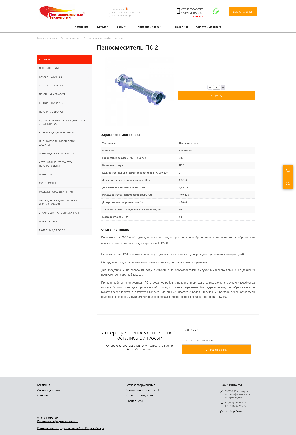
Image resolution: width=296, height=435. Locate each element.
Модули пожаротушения (56, 191)
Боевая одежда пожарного (57, 132)
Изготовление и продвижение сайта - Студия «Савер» (70, 428)
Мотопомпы (47, 183)
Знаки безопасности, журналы (59, 212)
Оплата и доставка (209, 26)
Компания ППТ (46, 385)
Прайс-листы (134, 400)
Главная (41, 38)
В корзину (216, 95)
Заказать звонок (242, 11)
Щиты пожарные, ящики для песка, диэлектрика (62, 122)
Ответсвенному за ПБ (139, 395)
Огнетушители (49, 68)
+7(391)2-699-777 (192, 12)
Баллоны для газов (52, 230)
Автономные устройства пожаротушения (56, 164)
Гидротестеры (48, 221)
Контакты (197, 15)
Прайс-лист (180, 26)
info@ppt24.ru (233, 411)
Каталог (53, 38)
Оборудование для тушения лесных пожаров (58, 202)
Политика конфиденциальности (57, 421)
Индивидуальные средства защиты (57, 143)
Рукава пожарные (51, 76)
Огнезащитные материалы (57, 153)
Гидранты (45, 174)
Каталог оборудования (140, 385)
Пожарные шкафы (51, 111)
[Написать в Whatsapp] (216, 11)
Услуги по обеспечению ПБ (143, 390)
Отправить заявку (216, 349)
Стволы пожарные (70, 38)
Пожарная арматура (52, 94)
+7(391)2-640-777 (192, 9)
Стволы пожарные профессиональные (104, 38)
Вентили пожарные (52, 103)
